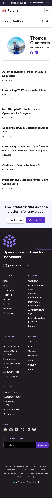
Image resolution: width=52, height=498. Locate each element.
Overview (33, 281)
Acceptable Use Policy (16, 470)
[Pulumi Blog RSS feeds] (47, 21)
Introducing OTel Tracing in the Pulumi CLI (24, 92)
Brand (31, 369)
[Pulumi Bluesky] (34, 429)
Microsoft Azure (11, 346)
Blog (5, 21)
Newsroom (33, 355)
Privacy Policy (10, 473)
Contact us (16, 220)
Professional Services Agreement (33, 473)
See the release (36, 3)
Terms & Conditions (37, 470)
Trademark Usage (38, 466)
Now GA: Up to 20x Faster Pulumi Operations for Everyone (21, 111)
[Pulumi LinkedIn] (28, 429)
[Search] (41, 21)
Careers (32, 351)
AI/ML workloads (11, 372)
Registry (7, 285)
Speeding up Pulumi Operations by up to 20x (25, 129)
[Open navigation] (47, 10)
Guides (6, 299)
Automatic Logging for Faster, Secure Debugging (24, 73)
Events (6, 304)
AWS (5, 341)
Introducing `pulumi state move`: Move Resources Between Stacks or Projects (25, 148)
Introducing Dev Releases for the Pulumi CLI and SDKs (25, 181)
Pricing (31, 326)
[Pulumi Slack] (5, 429)
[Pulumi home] (10, 10)
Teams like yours (11, 376)
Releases (7, 308)
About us (32, 341)
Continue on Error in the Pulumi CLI (22, 165)
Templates (8, 290)
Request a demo (11, 409)
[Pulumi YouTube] (16, 429)
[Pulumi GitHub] (11, 429)
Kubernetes (9, 359)
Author (18, 21)
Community (8, 313)
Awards (31, 360)
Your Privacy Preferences (17, 466)
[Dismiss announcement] (48, 3)
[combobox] (41, 21)
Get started (35, 220)
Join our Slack (10, 392)
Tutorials (7, 295)
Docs (5, 281)
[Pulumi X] (22, 429)
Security (32, 365)
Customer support (12, 396)
